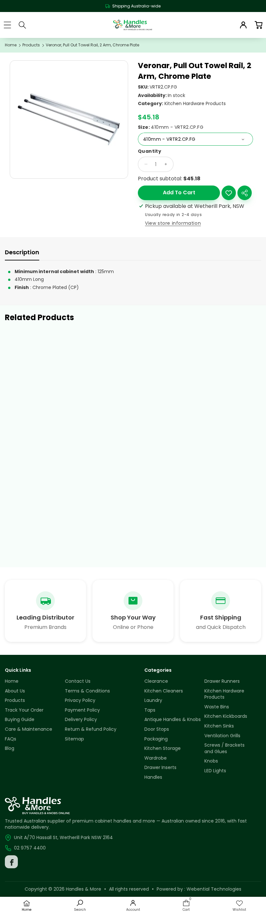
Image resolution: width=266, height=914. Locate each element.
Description (22, 252)
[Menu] (7, 25)
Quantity (149, 151)
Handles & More (83, 889)
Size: (170, 127)
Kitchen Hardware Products (195, 103)
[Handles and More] (132, 25)
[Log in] (243, 25)
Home (11, 45)
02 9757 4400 (30, 848)
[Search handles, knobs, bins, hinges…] (22, 25)
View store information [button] (173, 223)
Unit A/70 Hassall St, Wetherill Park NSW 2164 (63, 837)
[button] (258, 25)
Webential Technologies (214, 889)
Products (31, 45)
